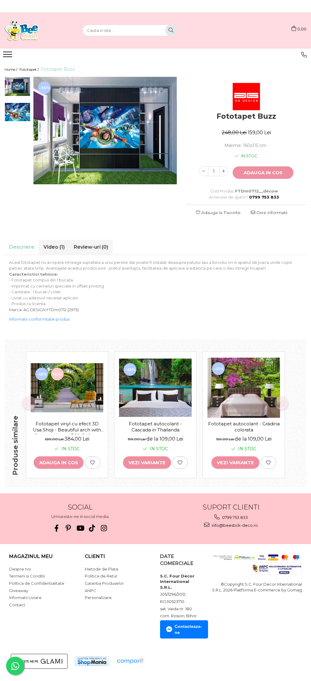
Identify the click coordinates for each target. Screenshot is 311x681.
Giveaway (18, 590)
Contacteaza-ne (188, 629)
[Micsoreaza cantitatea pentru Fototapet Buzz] (203, 171)
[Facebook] (56, 528)
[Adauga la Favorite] (92, 462)
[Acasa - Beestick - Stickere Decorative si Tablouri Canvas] (35, 30)
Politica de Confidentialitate (36, 583)
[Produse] (8, 56)
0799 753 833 (234, 517)
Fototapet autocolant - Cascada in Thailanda (155, 427)
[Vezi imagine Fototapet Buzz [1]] (17, 112)
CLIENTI (95, 556)
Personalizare (98, 597)
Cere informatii (271, 212)
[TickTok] (92, 528)
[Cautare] (171, 30)
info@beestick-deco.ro (234, 525)
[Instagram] (103, 528)
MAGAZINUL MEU (31, 556)
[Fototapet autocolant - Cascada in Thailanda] (155, 388)
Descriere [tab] (21, 247)
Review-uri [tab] (91, 247)
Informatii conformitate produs (39, 319)
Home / (11, 69)
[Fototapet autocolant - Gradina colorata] (243, 388)
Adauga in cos (263, 172)
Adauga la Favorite (220, 212)
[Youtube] (80, 528)
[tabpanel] (105, 130)
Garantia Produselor (104, 583)
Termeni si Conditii (27, 576)
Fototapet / (29, 69)
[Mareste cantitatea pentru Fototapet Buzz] (223, 171)
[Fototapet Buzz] (105, 130)
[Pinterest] (68, 528)
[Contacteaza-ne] (304, 55)
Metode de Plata (101, 569)
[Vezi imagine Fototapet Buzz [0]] (17, 86)
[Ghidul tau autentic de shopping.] (129, 661)
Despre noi (20, 569)
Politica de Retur (101, 576)
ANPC (90, 590)
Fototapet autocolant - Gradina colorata (244, 427)
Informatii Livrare (25, 597)
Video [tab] (54, 247)
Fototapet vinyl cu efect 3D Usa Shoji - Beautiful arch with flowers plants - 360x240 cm (67, 427)
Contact (17, 604)
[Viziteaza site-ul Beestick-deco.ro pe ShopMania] (92, 661)
